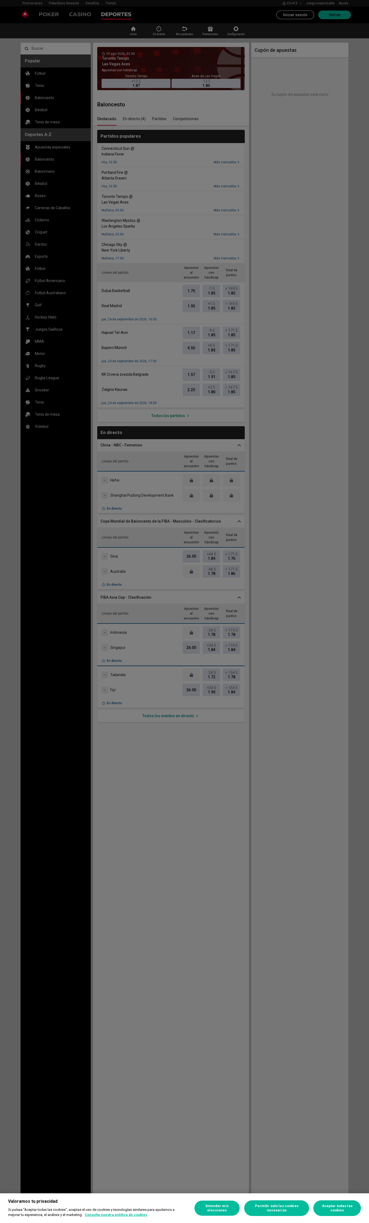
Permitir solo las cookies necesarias (276, 1208)
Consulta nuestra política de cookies (116, 1215)
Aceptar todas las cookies (337, 1208)
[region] (184, 1208)
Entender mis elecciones (217, 1208)
